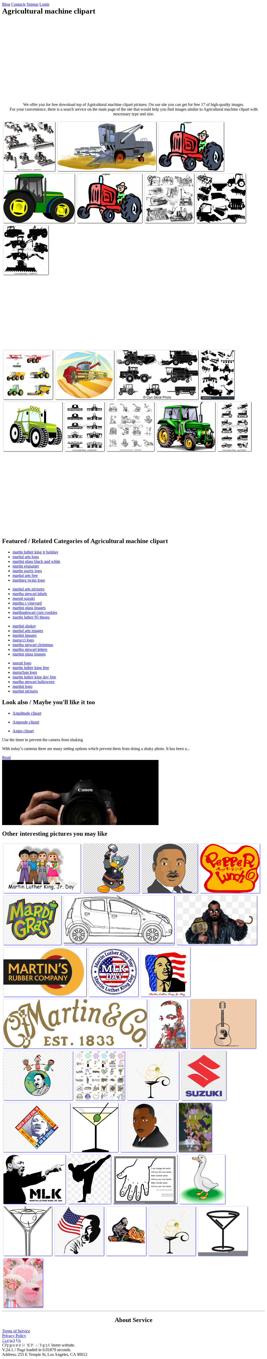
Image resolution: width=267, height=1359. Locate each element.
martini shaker (24, 626)
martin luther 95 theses (31, 617)
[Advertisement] (133, 58)
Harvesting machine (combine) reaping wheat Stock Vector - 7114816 (79, 388)
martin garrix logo (27, 571)
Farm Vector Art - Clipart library (102, 216)
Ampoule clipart (26, 722)
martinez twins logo (29, 580)
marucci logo (23, 640)
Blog (6, 4)
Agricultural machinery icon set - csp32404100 (83, 442)
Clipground (26, 1343)
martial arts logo (26, 557)
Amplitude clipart (27, 713)
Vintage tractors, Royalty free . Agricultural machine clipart (169, 214)
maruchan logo (25, 672)
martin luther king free (31, 667)
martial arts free (25, 575)
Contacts (18, 4)
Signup (32, 4)
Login (44, 4)
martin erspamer (26, 566)
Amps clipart (23, 731)
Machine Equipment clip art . (26, 216)
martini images (25, 635)
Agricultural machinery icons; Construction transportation (231, 438)
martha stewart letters (30, 649)
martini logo (22, 686)
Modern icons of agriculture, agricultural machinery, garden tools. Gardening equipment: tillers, (129, 438)
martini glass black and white (36, 561)
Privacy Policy (14, 1335)
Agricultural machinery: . (23, 444)
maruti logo (22, 663)
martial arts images (28, 630)
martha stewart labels (30, 594)
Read (6, 757)
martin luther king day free (34, 677)
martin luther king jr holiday (35, 552)
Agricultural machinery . (216, 216)
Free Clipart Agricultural (77, 164)
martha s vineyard (27, 603)
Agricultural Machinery (211, 390)
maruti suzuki (24, 598)
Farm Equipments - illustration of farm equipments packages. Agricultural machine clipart (25, 261)
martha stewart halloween (33, 682)
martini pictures (25, 691)
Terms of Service (16, 1331)
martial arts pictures (28, 589)
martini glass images (29, 608)
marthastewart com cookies (35, 612)
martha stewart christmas (33, 645)
